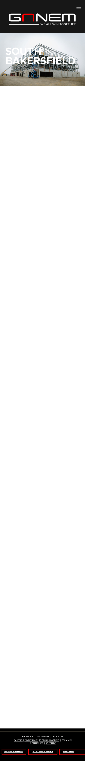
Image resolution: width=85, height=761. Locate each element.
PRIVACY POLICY (31, 740)
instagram (43, 736)
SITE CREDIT (50, 743)
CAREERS (18, 740)
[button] (20, 105)
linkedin (57, 736)
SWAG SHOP (68, 751)
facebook (28, 736)
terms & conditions (49, 740)
